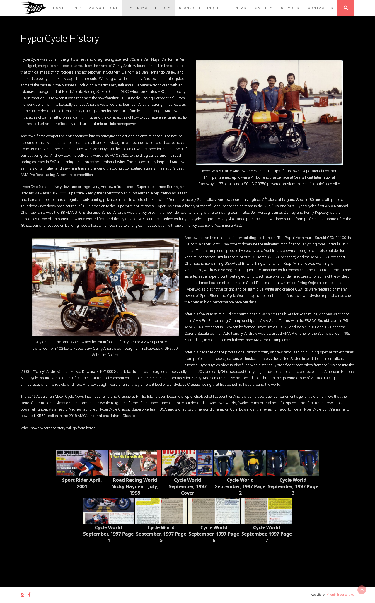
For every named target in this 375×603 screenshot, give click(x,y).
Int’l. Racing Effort (95, 8)
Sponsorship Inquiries (203, 8)
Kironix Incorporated (340, 595)
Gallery (263, 8)
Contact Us (320, 8)
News (241, 8)
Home (58, 8)
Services (290, 8)
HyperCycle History (149, 8)
